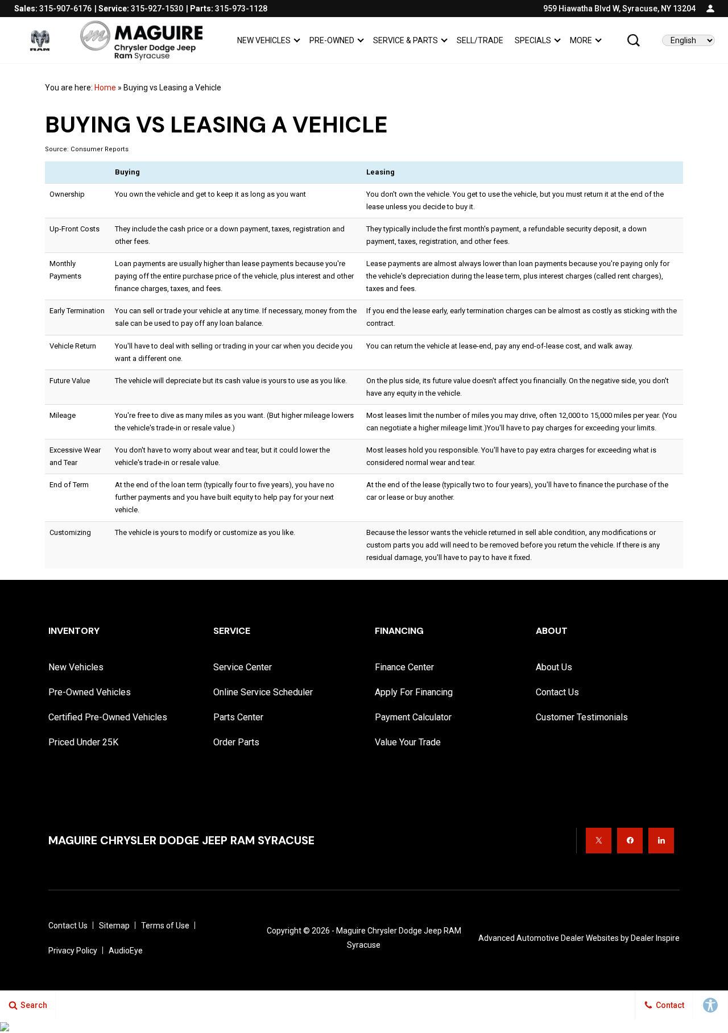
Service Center (242, 667)
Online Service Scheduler (263, 692)
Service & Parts (405, 40)
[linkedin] (661, 840)
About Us (554, 667)
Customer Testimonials (582, 717)
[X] (598, 840)
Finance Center (404, 667)
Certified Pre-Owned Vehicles (107, 717)
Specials (533, 40)
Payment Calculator (413, 717)
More (580, 42)
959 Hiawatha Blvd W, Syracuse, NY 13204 (619, 8)
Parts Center (238, 717)
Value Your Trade (408, 742)
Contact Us (557, 692)
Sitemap (114, 925)
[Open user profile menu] (710, 8)
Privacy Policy (72, 950)
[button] (633, 40)
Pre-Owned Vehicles (89, 692)
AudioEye (126, 950)
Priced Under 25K (83, 742)
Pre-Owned (331, 40)
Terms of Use (165, 925)
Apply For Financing (414, 692)
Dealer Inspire (655, 938)
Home (105, 87)
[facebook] (630, 840)
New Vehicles (264, 40)
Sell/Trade (480, 40)
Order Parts (236, 742)
